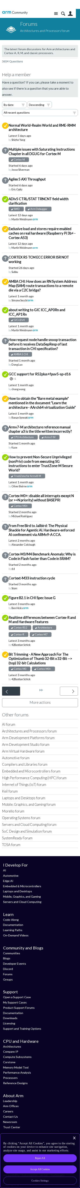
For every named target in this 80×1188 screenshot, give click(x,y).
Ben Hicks (17, 608)
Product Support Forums (19, 1007)
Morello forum (13, 811)
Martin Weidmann (21, 219)
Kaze (14, 447)
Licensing (9, 1023)
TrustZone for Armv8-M (27, 476)
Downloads (10, 1018)
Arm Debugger (38, 209)
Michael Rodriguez (22, 516)
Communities (11, 953)
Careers (8, 1111)
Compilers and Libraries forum (24, 764)
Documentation (13, 924)
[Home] (15, 12)
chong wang (18, 389)
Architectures (12, 1046)
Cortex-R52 (20, 627)
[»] (41, 690)
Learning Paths (12, 930)
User (70, 13)
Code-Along (11, 919)
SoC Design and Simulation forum (27, 831)
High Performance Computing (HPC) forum (34, 778)
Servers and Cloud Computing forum (29, 824)
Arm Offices (11, 1106)
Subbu (14, 272)
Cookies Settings (40, 1180)
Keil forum (10, 791)
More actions (40, 702)
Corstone (9, 1062)
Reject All (40, 1158)
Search (63, 13)
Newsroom (10, 1122)
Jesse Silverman (20, 169)
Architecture (45, 627)
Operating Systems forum (21, 818)
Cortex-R (19, 634)
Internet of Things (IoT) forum (24, 784)
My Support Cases (15, 1002)
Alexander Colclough (23, 544)
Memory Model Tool (16, 1067)
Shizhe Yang (18, 139)
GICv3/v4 (19, 319)
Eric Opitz (16, 189)
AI (4, 870)
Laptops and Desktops (17, 891)
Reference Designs (15, 1083)
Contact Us (10, 1116)
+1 (14, 378)
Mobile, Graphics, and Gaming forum (29, 804)
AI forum (8, 724)
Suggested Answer (5, 126)
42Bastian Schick (21, 644)
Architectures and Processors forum (29, 731)
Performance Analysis (17, 1072)
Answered (5, 199)
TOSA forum (11, 845)
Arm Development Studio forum (25, 744)
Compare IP (10, 1051)
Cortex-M (19, 159)
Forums (8, 974)
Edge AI (8, 881)
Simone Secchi (19, 300)
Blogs (6, 958)
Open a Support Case (17, 997)
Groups (8, 979)
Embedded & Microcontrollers (22, 886)
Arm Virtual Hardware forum (23, 751)
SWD (17, 209)
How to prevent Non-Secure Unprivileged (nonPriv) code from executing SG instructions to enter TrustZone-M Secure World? (41, 463)
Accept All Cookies (40, 1169)
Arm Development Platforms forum (28, 738)
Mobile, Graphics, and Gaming (22, 896)
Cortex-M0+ (21, 505)
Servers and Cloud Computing (22, 901)
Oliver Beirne (19, 486)
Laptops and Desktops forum (23, 798)
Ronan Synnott (19, 417)
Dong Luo (16, 364)
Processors (10, 1077)
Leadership (10, 1101)
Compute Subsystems (17, 1057)
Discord (8, 969)
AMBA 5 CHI (21, 354)
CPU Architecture (24, 437)
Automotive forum (16, 758)
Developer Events (14, 963)
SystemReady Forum (17, 838)
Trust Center (11, 1127)
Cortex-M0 (20, 668)
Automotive (10, 875)
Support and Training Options (22, 1028)
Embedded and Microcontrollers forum (31, 771)
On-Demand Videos (16, 935)
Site (55, 13)
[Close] (74, 1138)
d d (13, 568)
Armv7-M (49, 437)
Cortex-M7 (41, 634)
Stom (14, 588)
